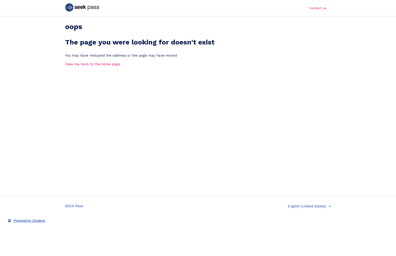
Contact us (317, 8)
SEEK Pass (74, 206)
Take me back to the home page (92, 64)
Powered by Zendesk (29, 221)
